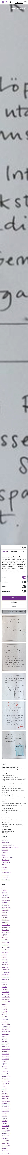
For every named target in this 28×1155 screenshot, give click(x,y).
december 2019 (6, 1049)
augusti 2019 (5, 1059)
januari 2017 (5, 1128)
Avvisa (14, 606)
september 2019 (6, 1056)
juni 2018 (4, 1086)
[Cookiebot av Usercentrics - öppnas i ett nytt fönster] (20, 547)
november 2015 (6, 1148)
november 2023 (6, 949)
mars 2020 (4, 1041)
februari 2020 (5, 1044)
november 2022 (6, 972)
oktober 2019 (5, 1054)
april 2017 (4, 1121)
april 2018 (4, 1091)
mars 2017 (4, 1123)
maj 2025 (4, 912)
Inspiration (5, 852)
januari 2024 (5, 945)
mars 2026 (4, 895)
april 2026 (4, 892)
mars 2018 (4, 1093)
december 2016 (6, 1131)
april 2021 (4, 1014)
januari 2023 (5, 967)
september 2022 (6, 977)
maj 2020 (4, 1036)
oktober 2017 (5, 1106)
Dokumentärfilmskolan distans (10, 847)
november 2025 (6, 902)
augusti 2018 (5, 1083)
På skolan (4, 867)
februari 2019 (5, 1071)
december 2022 (6, 969)
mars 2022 (4, 989)
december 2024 (6, 925)
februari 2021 (5, 1019)
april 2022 (4, 987)
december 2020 (6, 1024)
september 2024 (6, 932)
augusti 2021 (5, 1004)
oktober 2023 (5, 952)
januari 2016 (5, 1143)
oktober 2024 (5, 930)
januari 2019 (5, 1074)
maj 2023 (4, 957)
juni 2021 (4, 1009)
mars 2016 (4, 1138)
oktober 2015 (5, 1150)
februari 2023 (5, 964)
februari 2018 (5, 1096)
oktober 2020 (5, 1029)
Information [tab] (14, 551)
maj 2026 (4, 890)
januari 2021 (5, 1021)
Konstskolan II (6, 862)
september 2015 (6, 1153)
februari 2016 (5, 1141)
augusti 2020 (5, 1034)
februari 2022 (5, 992)
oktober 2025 (5, 905)
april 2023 (4, 959)
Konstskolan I (5, 860)
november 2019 (6, 1051)
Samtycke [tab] (5, 551)
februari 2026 (5, 897)
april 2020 (4, 1039)
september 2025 (6, 907)
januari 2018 (5, 1098)
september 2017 (6, 1108)
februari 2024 (5, 942)
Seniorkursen (5, 875)
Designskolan (5, 842)
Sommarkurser (6, 880)
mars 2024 (4, 940)
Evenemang (5, 850)
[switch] (24, 582)
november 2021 (6, 997)
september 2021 (6, 1002)
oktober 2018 (5, 1079)
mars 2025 (4, 917)
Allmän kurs (5, 840)
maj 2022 (4, 984)
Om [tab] (23, 551)
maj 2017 (4, 1118)
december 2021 (6, 994)
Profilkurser (5, 870)
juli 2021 (4, 1007)
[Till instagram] (6, 2)
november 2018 (6, 1076)
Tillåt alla (14, 597)
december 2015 (6, 1145)
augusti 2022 (5, 979)
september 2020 (6, 1031)
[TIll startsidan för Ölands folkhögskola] (18, 8)
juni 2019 (4, 1061)
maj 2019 (4, 1064)
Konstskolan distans (7, 857)
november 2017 (6, 1103)
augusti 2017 (5, 1111)
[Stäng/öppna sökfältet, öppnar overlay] (10, 2)
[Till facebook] (3, 2)
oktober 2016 (5, 1136)
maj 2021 (4, 1012)
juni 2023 (4, 954)
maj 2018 (4, 1088)
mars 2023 (4, 962)
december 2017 (6, 1101)
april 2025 (4, 915)
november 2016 (6, 1133)
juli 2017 (4, 1113)
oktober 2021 (5, 999)
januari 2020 (5, 1046)
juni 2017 (4, 1116)
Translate (20, 2)
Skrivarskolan (5, 877)
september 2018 (6, 1081)
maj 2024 (4, 935)
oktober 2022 (5, 974)
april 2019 (4, 1066)
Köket (3, 855)
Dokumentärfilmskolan (8, 845)
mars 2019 (4, 1069)
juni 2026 (4, 887)
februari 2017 (5, 1126)
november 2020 (6, 1026)
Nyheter (4, 865)
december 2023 (6, 947)
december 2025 (6, 900)
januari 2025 (5, 922)
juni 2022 (4, 982)
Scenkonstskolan (6, 872)
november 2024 (6, 927)
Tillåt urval (14, 602)
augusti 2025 (5, 910)
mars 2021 (4, 1017)
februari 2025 (5, 920)
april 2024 (4, 937)
